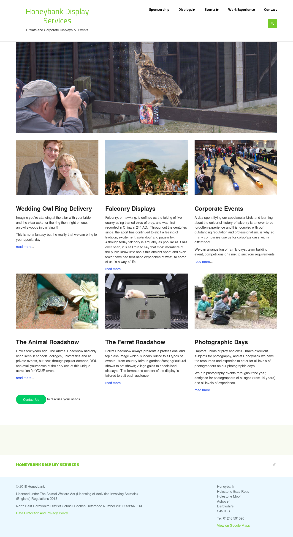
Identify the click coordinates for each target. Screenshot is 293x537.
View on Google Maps (233, 525)
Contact (270, 9)
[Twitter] (274, 464)
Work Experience (241, 9)
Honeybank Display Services (57, 15)
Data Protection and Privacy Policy (42, 512)
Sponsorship (159, 9)
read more (23, 246)
